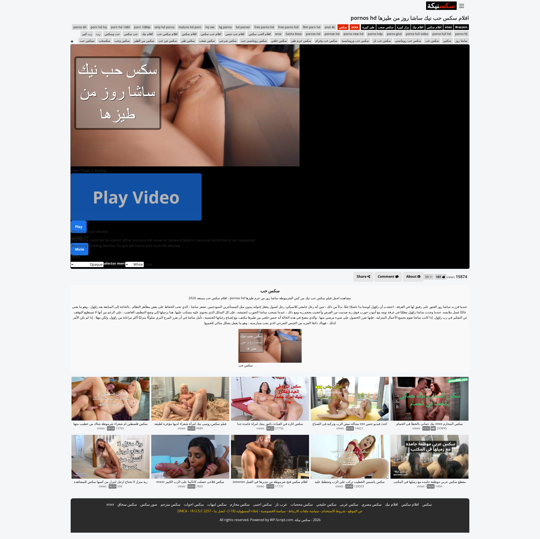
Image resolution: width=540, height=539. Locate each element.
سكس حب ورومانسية (355, 41)
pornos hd (313, 34)
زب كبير (87, 34)
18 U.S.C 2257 (200, 511)
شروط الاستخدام (333, 511)
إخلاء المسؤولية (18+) (243, 511)
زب (98, 34)
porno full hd (441, 34)
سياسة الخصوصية (273, 511)
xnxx (448, 27)
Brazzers (461, 27)
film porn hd (311, 27)
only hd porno (164, 27)
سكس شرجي (228, 41)
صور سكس (148, 504)
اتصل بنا (219, 511)
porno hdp (375, 34)
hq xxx (210, 27)
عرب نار (281, 504)
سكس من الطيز (144, 41)
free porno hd (264, 27)
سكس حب (432, 41)
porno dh (79, 27)
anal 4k (330, 27)
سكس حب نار (382, 41)
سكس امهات (217, 504)
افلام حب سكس (211, 34)
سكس (343, 27)
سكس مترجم (170, 504)
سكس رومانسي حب (254, 41)
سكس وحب (122, 41)
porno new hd (353, 34)
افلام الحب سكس (260, 34)
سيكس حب (87, 41)
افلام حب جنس (234, 34)
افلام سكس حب (167, 34)
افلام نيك (417, 27)
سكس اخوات (194, 504)
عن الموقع (355, 511)
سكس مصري (372, 504)
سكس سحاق (127, 504)
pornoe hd (332, 34)
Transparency (114, 264)
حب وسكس (112, 34)
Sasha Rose (294, 34)
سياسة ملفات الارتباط (303, 511)
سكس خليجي (326, 504)
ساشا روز (461, 41)
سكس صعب (386, 27)
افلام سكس (434, 27)
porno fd (461, 34)
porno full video (417, 34)
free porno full (288, 27)
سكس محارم (240, 504)
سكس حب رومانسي (408, 41)
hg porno (225, 27)
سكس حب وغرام (326, 41)
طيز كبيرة (368, 27)
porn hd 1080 (120, 27)
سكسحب (104, 41)
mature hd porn (190, 27)
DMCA (182, 511)
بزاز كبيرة (403, 27)
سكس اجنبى (262, 504)
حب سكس (131, 34)
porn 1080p (142, 27)
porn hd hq (99, 27)
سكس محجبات (301, 504)
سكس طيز (188, 41)
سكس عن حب (167, 41)
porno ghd (394, 34)
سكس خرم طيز (301, 41)
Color (148, 264)
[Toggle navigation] (463, 5)
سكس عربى (349, 504)
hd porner (243, 27)
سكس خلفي (279, 41)
